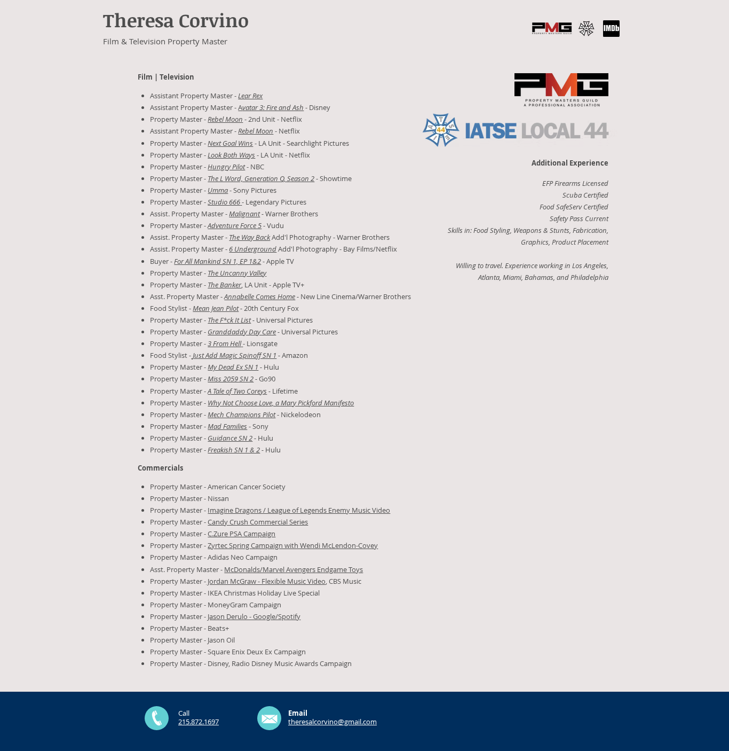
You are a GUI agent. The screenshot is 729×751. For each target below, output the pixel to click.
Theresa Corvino (176, 20)
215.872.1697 (198, 721)
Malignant (244, 213)
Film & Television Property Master (165, 41)
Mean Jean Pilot (216, 308)
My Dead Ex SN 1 (233, 367)
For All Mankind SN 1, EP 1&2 (217, 261)
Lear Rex (250, 95)
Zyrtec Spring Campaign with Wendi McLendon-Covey (293, 545)
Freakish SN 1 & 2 (234, 450)
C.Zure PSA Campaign (241, 533)
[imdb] (611, 28)
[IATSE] (586, 28)
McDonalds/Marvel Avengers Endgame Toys (293, 569)
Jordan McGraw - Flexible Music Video (266, 581)
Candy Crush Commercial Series (258, 522)
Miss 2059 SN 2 (230, 379)
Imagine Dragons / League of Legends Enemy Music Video (299, 510)
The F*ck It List (229, 320)
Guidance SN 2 (230, 438)
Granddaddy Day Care (242, 332)
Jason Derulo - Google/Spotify (254, 616)
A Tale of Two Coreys (237, 391)
